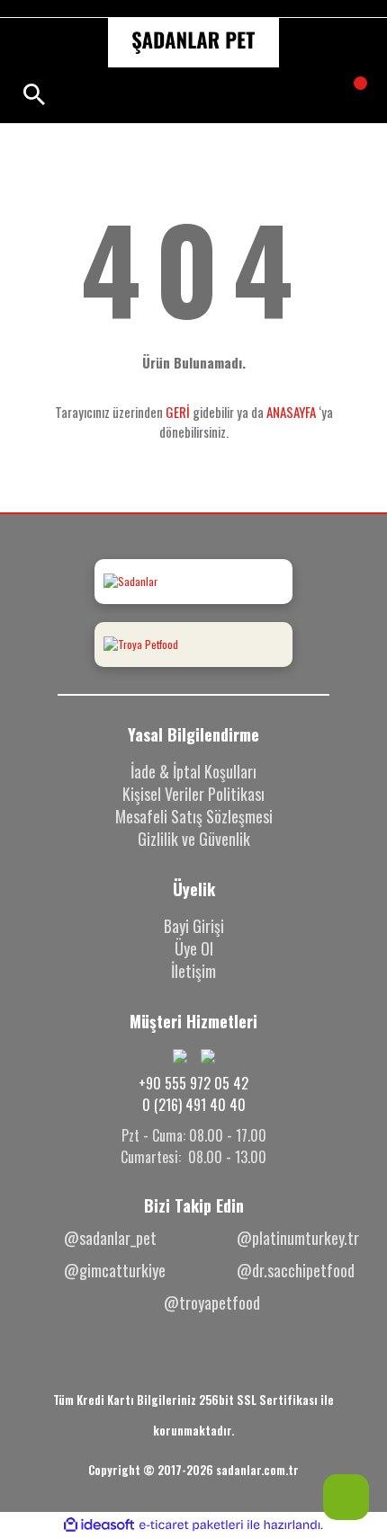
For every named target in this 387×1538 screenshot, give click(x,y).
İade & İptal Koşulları (193, 771)
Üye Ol (194, 948)
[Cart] (350, 94)
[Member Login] (190, 94)
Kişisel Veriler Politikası (193, 793)
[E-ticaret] (191, 1525)
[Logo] (194, 42)
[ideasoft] (99, 1525)
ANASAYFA (291, 412)
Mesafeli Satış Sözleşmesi (194, 816)
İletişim (193, 970)
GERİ (178, 412)
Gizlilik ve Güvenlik (194, 838)
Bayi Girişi (194, 926)
